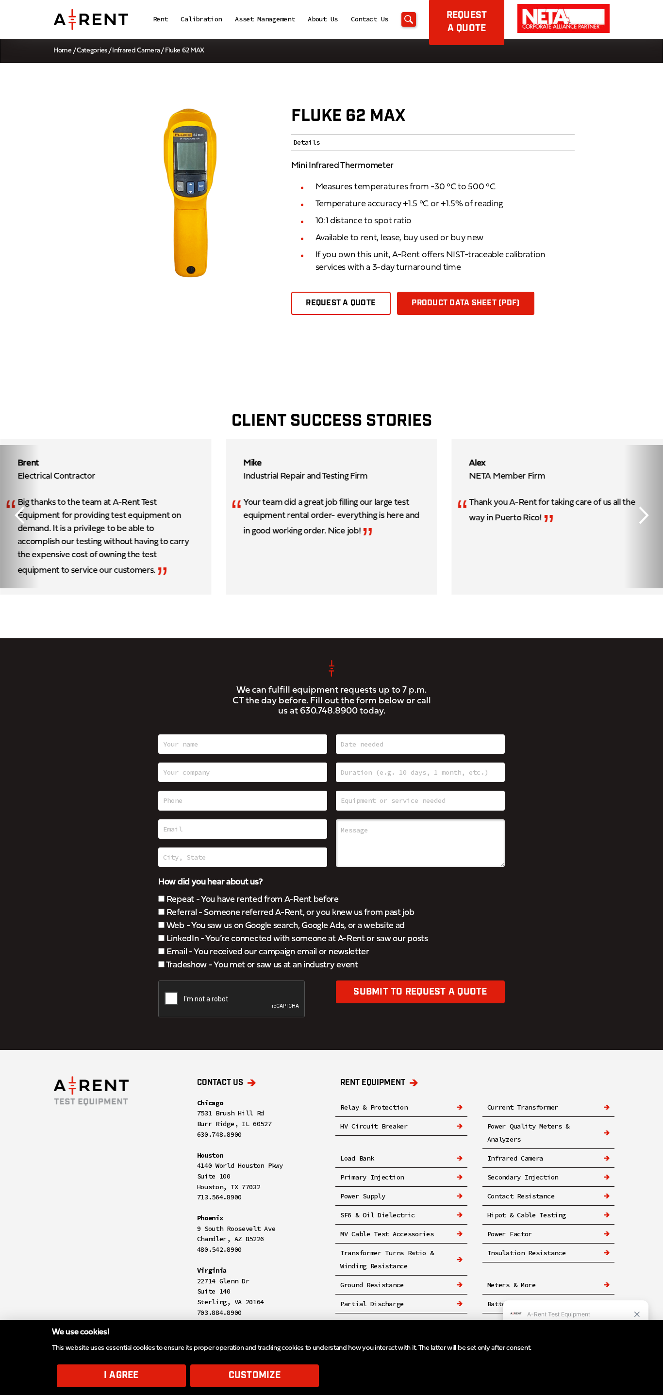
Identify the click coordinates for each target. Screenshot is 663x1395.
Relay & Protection (374, 1107)
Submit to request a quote (420, 992)
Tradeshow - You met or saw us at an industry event (261, 965)
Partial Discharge (372, 1303)
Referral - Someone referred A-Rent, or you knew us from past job (289, 912)
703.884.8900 (219, 1312)
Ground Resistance (372, 1284)
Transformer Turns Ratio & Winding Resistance (387, 1259)
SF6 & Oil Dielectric (377, 1215)
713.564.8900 (219, 1197)
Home (62, 50)
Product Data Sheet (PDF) (465, 303)
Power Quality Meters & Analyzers (528, 1133)
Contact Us (369, 19)
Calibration (201, 19)
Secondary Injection (522, 1177)
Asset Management (265, 19)
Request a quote (341, 303)
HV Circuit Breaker (374, 1126)
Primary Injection (372, 1177)
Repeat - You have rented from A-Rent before (252, 899)
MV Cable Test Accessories (387, 1233)
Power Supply (362, 1196)
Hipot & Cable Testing (526, 1215)
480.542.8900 (219, 1249)
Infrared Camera (136, 50)
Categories (92, 50)
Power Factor (509, 1233)
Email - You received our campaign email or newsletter (267, 952)
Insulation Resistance (526, 1252)
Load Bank (357, 1158)
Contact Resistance (521, 1196)
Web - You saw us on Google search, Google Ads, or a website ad (285, 925)
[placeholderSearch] (408, 19)
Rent (160, 19)
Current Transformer (522, 1107)
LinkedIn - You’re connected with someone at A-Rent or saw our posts (296, 939)
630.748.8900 (329, 711)
